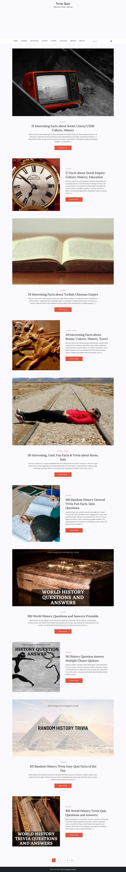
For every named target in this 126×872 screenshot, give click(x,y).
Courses (24, 41)
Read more (63, 148)
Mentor (73, 41)
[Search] (111, 41)
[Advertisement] (63, 24)
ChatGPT (45, 41)
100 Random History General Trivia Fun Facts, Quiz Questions (85, 504)
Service (82, 41)
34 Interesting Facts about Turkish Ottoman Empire (63, 294)
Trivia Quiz (63, 3)
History (63, 122)
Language (63, 41)
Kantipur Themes (70, 869)
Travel (74, 330)
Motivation (34, 41)
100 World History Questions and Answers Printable (63, 616)
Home (16, 41)
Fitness (53, 41)
